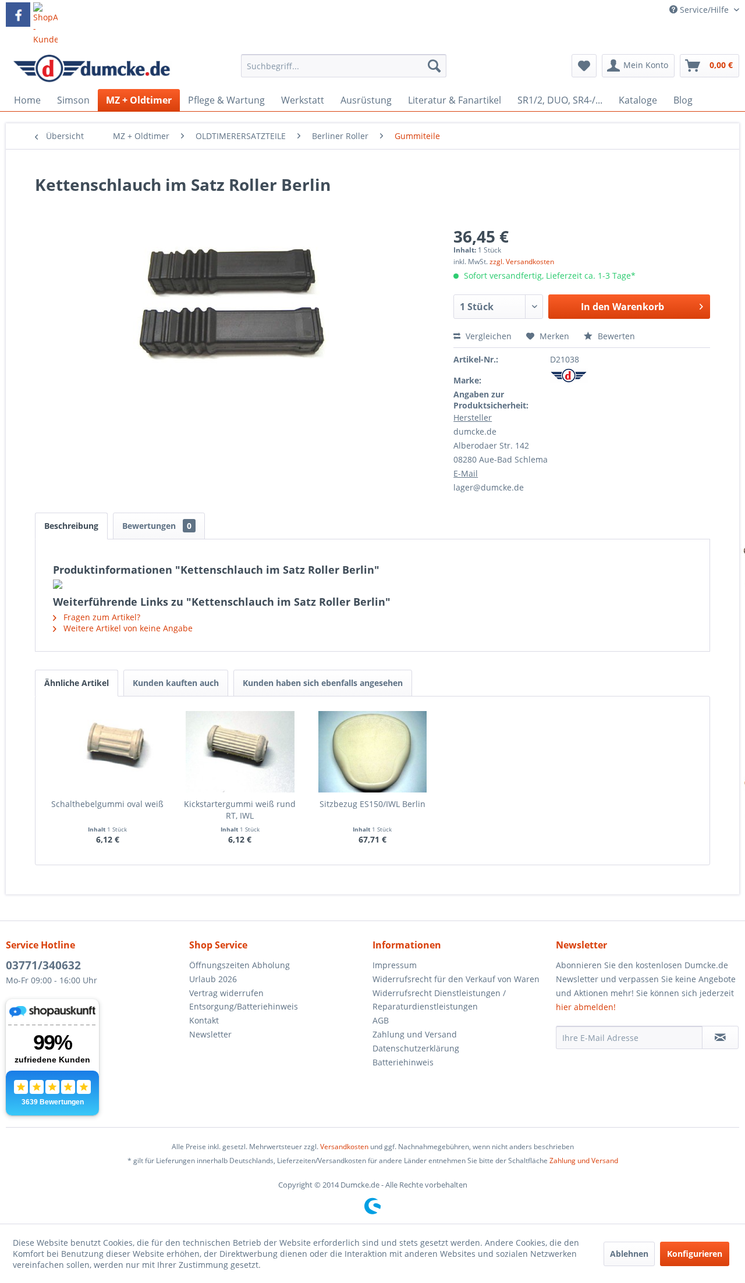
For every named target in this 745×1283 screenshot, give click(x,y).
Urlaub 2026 (213, 979)
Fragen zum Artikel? (100, 617)
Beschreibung (71, 525)
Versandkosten (344, 1146)
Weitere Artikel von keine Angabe (127, 628)
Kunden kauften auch (176, 682)
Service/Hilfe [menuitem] (704, 9)
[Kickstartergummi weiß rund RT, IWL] (240, 751)
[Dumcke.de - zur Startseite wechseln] (92, 68)
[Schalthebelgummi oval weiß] (107, 751)
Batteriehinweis (403, 1062)
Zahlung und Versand (414, 1034)
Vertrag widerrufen (226, 992)
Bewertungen (156, 525)
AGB (380, 1020)
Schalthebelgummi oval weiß (107, 803)
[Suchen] (434, 65)
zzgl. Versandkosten (521, 261)
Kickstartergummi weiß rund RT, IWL (240, 809)
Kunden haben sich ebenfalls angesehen (323, 682)
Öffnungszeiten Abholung (239, 965)
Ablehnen (629, 1253)
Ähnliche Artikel (76, 682)
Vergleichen (487, 336)
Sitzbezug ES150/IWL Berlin (372, 803)
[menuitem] (343, 71)
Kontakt (204, 1020)
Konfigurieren (694, 1253)
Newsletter (210, 1034)
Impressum (394, 965)
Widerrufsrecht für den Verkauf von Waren (456, 979)
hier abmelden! (586, 1006)
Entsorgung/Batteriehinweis (243, 1006)
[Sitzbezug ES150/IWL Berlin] (372, 751)
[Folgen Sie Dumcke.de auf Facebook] (18, 14)
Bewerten (615, 336)
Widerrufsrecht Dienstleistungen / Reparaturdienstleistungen (439, 999)
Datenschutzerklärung (415, 1048)
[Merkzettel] (584, 65)
